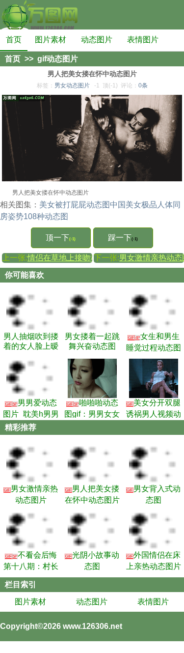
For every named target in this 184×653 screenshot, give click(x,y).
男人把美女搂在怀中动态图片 (92, 494)
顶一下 (61, 237)
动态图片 (96, 39)
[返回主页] (39, 14)
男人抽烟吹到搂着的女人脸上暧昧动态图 (30, 341)
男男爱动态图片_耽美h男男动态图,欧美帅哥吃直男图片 (31, 408)
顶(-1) (110, 85)
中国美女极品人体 (141, 204)
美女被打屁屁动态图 (74, 204)
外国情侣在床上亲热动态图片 (153, 560)
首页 (14, 39)
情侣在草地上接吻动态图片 (74, 258)
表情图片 (142, 39)
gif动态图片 (57, 59)
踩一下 (123, 237)
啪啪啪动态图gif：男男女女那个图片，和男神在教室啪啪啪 (92, 408)
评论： (134, 85)
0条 (143, 85)
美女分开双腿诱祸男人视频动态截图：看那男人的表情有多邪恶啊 (153, 408)
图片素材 (50, 39)
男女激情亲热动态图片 (31, 494)
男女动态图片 (72, 85)
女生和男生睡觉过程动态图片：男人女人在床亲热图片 (153, 341)
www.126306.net (92, 626)
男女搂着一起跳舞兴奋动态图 (92, 341)
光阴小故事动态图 (92, 560)
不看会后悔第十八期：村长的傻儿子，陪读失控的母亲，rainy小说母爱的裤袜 (31, 560)
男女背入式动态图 (154, 494)
